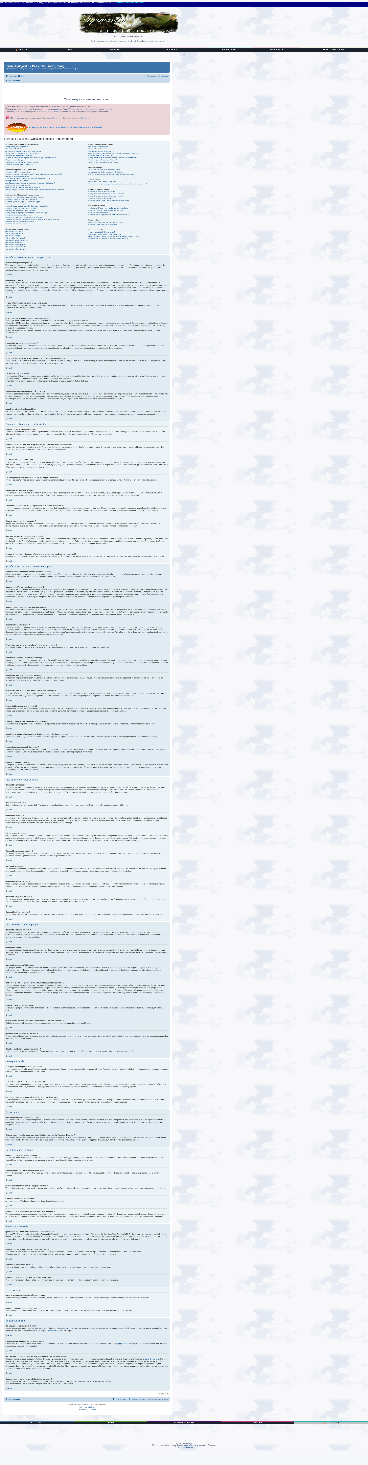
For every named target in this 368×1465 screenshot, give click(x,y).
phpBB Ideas (123, 1344)
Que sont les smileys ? (13, 236)
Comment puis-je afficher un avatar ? (18, 185)
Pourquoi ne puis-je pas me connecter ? (19, 155)
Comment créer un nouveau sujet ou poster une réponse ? (25, 197)
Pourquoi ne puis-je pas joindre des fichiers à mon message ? (26, 213)
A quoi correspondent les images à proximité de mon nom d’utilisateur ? (30, 183)
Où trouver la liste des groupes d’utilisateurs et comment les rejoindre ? (113, 153)
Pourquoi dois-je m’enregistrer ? (16, 147)
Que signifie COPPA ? (13, 149)
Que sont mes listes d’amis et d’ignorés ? (102, 182)
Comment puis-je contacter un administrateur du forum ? (108, 238)
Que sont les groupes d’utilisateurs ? (101, 151)
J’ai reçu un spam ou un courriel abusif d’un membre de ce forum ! (111, 174)
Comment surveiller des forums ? (100, 212)
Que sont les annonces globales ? (17, 240)
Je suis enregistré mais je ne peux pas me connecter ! (24, 153)
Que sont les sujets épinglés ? (15, 245)
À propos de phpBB (54, 1331)
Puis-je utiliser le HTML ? (14, 233)
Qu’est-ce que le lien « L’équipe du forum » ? (103, 162)
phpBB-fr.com (90, 1407)
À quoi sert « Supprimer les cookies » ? (19, 164)
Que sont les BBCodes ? (14, 231)
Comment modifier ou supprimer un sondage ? (21, 208)
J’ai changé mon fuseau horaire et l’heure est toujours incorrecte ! (28, 178)
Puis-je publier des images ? (15, 238)
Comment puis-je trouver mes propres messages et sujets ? (109, 200)
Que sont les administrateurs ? (99, 147)
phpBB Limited (68, 1328)
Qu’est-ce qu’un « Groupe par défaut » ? (102, 160)
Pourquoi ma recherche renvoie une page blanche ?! (106, 196)
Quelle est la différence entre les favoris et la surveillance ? (108, 208)
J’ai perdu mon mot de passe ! (15, 160)
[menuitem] (21, 76)
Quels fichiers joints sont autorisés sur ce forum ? (105, 222)
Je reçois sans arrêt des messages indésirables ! (105, 172)
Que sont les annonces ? (14, 242)
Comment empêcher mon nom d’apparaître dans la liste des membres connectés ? (34, 174)
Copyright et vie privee (184, 1447)
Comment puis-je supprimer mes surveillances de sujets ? (108, 214)
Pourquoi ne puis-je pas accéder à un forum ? (21, 210)
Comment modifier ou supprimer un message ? (21, 199)
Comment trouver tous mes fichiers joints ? (103, 224)
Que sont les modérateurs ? (98, 149)
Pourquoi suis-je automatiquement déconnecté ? (22, 162)
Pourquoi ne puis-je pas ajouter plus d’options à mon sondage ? (27, 206)
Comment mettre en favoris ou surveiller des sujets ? (106, 210)
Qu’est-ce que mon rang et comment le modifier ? (22, 187)
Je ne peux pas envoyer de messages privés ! (104, 170)
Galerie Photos (53, 112)
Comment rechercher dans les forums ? (102, 191)
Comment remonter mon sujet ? (16, 224)
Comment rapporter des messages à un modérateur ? (24, 217)
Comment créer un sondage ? (15, 204)
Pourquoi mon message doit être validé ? (19, 221)
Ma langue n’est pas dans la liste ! (17, 181)
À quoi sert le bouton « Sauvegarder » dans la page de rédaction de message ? (33, 219)
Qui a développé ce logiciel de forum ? (101, 232)
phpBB (135, 495)
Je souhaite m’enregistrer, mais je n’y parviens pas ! (23, 151)
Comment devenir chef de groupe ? (100, 155)
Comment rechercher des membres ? (101, 198)
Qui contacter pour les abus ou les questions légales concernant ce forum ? (114, 236)
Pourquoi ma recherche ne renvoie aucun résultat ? (106, 194)
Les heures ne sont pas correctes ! (17, 176)
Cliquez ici (56, 118)
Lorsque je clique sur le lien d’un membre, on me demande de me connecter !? (35, 189)
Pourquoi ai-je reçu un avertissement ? (18, 215)
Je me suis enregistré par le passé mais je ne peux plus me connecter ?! (30, 158)
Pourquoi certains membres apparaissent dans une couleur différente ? (113, 158)
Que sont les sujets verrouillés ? (16, 247)
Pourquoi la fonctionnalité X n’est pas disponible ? (105, 234)
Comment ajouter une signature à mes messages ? (23, 202)
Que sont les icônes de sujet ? (16, 249)
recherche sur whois (152, 1359)
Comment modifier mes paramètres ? (18, 172)
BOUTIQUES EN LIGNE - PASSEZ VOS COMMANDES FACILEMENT (65, 127)
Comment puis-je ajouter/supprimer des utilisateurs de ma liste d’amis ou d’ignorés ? (117, 184)
